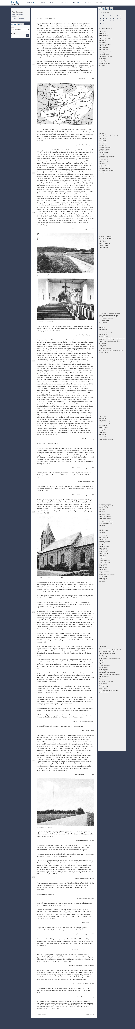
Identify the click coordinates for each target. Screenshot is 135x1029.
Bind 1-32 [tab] (13, 24)
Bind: (12, 27)
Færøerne (42, 2)
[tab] (100, 9)
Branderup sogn (42, 1014)
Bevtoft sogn (89, 1014)
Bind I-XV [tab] (20, 24)
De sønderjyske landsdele (18, 18)
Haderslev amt (15, 16)
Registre (63, 2)
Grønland (53, 2)
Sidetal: (13, 34)
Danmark (30, 2)
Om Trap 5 (88, 2)
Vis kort (75, 2)
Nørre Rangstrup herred (17, 14)
